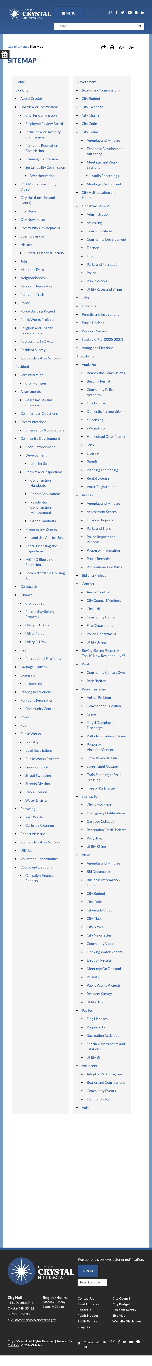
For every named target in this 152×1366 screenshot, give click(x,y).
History (26, 244)
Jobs (24, 261)
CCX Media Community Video (38, 186)
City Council (91, 132)
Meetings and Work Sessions (102, 164)
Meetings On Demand (104, 184)
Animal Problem (99, 697)
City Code (89, 123)
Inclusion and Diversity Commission (43, 134)
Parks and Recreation (36, 286)
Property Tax (97, 1027)
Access (87, 495)
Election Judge (98, 1099)
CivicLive (13, 1345)
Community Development (40, 228)
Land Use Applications (47, 537)
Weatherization (42, 175)
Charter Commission (41, 115)
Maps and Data (32, 269)
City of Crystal (18, 46)
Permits (93, 977)
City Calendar (92, 107)
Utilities (26, 850)
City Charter (91, 115)
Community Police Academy (101, 392)
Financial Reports (100, 520)
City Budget (34, 603)
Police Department (101, 634)
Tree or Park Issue (101, 788)
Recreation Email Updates (106, 830)
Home (20, 82)
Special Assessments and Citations (106, 1046)
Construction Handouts (40, 483)
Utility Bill (94, 1057)
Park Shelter (96, 681)
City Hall (93, 609)
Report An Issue (32, 833)
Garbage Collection (102, 821)
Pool (23, 725)
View (86, 855)
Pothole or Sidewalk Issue (106, 736)
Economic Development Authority (105, 151)
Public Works (30, 733)
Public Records (98, 558)
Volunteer (89, 1065)
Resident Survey (33, 350)
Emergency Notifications (44, 430)
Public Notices (93, 322)
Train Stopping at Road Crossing (104, 777)
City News (28, 211)
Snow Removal (36, 767)
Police (25, 303)
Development (36, 455)
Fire (23, 650)
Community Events (101, 1091)
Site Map (118, 1315)
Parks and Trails (32, 294)
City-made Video (99, 910)
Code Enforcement (40, 447)
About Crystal (31, 98)
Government (87, 82)
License (93, 453)
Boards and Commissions (39, 107)
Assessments (30, 391)
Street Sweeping (38, 775)
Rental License (98, 478)
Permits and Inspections (44, 472)
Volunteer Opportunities (39, 859)
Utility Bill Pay (35, 642)
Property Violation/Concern (101, 747)
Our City (21, 90)
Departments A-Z (95, 206)
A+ (121, 47)
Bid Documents (99, 871)
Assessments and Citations (38, 402)
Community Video (100, 943)
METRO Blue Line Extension (39, 562)
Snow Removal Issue (102, 758)
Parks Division (36, 792)
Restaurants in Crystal (37, 341)
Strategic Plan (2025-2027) (102, 339)
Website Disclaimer (126, 1321)
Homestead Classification (106, 436)
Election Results (99, 960)
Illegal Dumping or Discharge (101, 725)
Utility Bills (95, 1002)
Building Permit (98, 381)
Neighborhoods (32, 278)
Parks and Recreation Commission (41, 148)
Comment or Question (104, 706)
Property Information (103, 550)
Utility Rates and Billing (104, 289)
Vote (85, 1107)
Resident (22, 366)
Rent (85, 664)
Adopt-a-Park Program (104, 1074)
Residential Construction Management (40, 507)
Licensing (27, 675)
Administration (31, 375)
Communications (33, 422)
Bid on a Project (94, 575)
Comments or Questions (39, 413)
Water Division (36, 800)
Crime (91, 714)
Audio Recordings (105, 175)
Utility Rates (34, 633)
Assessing (94, 222)
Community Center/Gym (106, 672)
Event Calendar (32, 236)
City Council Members (104, 600)
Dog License (96, 403)
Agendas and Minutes (103, 140)
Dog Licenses (97, 1018)
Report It (84, 1309)
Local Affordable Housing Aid (45, 575)
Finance (26, 595)
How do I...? (85, 356)
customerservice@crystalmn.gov (33, 1320)
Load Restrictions (38, 750)
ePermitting (96, 428)
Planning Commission (41, 159)
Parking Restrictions (36, 692)
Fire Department (100, 625)
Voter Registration (101, 486)
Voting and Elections (36, 867)
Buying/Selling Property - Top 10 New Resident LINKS (103, 653)
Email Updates (88, 1304)
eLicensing (33, 683)
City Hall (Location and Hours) (37, 200)
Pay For (87, 1010)
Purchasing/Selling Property (39, 614)
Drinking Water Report (104, 952)
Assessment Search (102, 511)
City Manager (36, 383)
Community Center (40, 708)
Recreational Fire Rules (43, 658)
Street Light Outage (102, 766)
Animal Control (98, 592)
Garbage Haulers (33, 667)
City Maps (94, 918)
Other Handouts (43, 521)
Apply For (89, 364)
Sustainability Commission (45, 167)
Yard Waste (34, 817)
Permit (92, 461)
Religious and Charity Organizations (36, 330)
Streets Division (37, 783)
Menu (71, 13)
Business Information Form (103, 882)
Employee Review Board (44, 123)
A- (131, 47)
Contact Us (29, 586)
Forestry (32, 742)
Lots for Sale (39, 463)
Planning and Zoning (41, 529)
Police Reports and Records (101, 539)
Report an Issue (94, 689)
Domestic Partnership (104, 411)
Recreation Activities (103, 1035)
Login (79, 1343)
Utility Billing (96, 642)
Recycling (27, 808)
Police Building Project (37, 311)
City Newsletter (32, 219)
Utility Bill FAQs (37, 625)
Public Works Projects (37, 319)
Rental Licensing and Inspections (41, 548)
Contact (88, 583)
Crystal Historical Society (44, 253)
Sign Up (88, 1271)
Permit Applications (45, 494)
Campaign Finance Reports (39, 878)
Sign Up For (90, 796)
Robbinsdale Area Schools (40, 358)
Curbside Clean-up (39, 825)
